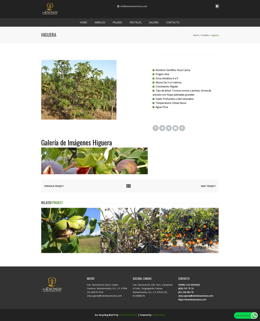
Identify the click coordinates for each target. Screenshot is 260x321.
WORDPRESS (158, 314)
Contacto (173, 22)
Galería (154, 22)
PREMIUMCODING (128, 314)
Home (83, 22)
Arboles (100, 22)
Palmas (117, 22)
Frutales (135, 22)
